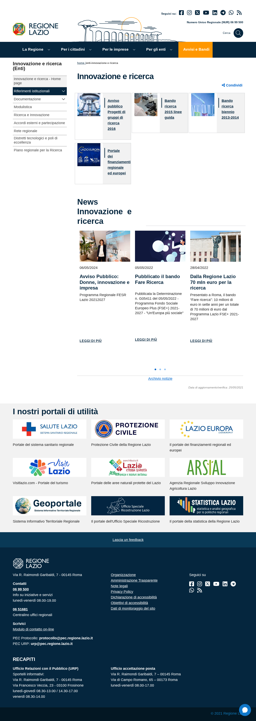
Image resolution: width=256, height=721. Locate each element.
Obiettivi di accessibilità (129, 603)
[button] (63, 90)
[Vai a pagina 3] (165, 369)
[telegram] (223, 13)
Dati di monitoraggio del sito (133, 608)
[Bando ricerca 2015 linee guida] (145, 104)
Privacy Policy (122, 592)
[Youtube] (206, 13)
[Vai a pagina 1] (155, 369)
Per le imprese (115, 49)
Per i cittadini (73, 49)
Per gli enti (156, 49)
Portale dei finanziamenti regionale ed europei (119, 162)
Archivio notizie (160, 379)
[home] (38, 29)
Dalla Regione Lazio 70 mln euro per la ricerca (213, 282)
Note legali (119, 586)
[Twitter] (197, 13)
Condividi (233, 85)
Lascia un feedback (128, 540)
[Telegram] (233, 584)
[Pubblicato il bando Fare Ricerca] (160, 246)
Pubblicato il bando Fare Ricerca (157, 279)
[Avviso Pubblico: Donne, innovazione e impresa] (105, 246)
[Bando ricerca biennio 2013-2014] (202, 104)
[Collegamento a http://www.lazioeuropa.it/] (88, 154)
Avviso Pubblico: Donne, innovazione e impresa (104, 282)
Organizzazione (123, 575)
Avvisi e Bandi (196, 49)
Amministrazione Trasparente (134, 580)
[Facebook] (181, 13)
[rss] (239, 13)
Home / (81, 62)
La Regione (32, 49)
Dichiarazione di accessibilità (134, 597)
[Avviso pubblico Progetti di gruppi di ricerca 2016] (88, 104)
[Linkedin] (214, 13)
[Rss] (199, 590)
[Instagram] (189, 13)
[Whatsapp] (231, 13)
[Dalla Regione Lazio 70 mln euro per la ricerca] (215, 246)
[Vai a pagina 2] (160, 369)
